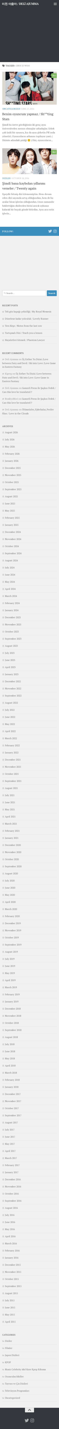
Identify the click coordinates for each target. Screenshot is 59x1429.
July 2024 (10, 567)
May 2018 (10, 1058)
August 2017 (11, 1122)
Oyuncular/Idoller (14, 1376)
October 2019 (12, 937)
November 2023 (13, 624)
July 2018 (10, 1044)
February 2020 (12, 916)
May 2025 (10, 510)
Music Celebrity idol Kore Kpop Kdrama (25, 1369)
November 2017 (13, 1101)
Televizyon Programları (17, 1390)
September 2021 (13, 780)
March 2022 (11, 738)
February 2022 (12, 745)
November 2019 (13, 930)
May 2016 (10, 1229)
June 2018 (10, 1051)
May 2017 (10, 1143)
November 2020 (13, 852)
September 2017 (13, 1115)
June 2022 (10, 716)
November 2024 (13, 539)
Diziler (6, 178)
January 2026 (11, 460)
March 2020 (11, 909)
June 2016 (10, 1222)
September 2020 (13, 866)
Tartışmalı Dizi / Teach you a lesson (23, 332)
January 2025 (11, 524)
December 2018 (13, 1008)
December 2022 (13, 681)
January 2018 (11, 1086)
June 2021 (10, 802)
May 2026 (10, 446)
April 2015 (10, 1321)
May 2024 (10, 581)
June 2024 (10, 574)
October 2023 (12, 631)
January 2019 (11, 1001)
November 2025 (13, 475)
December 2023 (13, 617)
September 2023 (13, 638)
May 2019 (10, 973)
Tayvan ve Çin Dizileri (16, 1383)
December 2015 (13, 1264)
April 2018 (10, 1065)
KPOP (8, 1362)
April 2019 (10, 980)
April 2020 (10, 901)
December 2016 (13, 1179)
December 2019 (13, 923)
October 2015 (12, 1278)
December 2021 (13, 759)
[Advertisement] (29, 31)
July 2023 (10, 652)
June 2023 (10, 660)
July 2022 (10, 709)
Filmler (8, 1348)
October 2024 (12, 546)
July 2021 (10, 795)
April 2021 (10, 816)
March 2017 (11, 1158)
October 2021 (12, 773)
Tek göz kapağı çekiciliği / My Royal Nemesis (28, 311)
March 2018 (11, 1072)
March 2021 (11, 823)
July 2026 (10, 439)
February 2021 (12, 830)
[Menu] (55, 4)
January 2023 (11, 674)
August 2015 (11, 1293)
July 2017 (10, 1129)
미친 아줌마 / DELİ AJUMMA (20, 4)
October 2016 (12, 1193)
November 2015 (13, 1271)
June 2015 (10, 1307)
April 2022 (10, 731)
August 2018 (11, 1037)
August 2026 (11, 432)
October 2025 (12, 482)
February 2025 (12, 517)
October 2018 (12, 1022)
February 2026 (12, 453)
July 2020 (10, 880)
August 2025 (11, 496)
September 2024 (13, 553)
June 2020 (10, 887)
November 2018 (13, 1015)
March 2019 (11, 987)
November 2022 (13, 688)
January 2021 (11, 837)
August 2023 (11, 645)
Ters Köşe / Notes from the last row (23, 325)
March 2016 (11, 1243)
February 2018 (12, 1079)
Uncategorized (11, 108)
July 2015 (10, 1300)
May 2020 (10, 894)
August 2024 (11, 560)
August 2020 (11, 873)
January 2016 (11, 1257)
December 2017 (13, 1094)
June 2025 (10, 503)
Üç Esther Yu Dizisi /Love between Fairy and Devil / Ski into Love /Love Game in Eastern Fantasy (29, 363)
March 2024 (11, 595)
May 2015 (10, 1314)
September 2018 (13, 1029)
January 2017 (11, 1172)
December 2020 (13, 845)
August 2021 (11, 788)
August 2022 (11, 702)
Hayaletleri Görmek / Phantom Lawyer (25, 340)
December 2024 (13, 531)
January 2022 (11, 752)
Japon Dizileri (12, 1355)
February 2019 (12, 994)
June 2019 (10, 965)
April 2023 (10, 667)
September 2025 (13, 489)
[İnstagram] (55, 231)
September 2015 (13, 1286)
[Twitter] (50, 231)
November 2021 (13, 766)
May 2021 (10, 809)
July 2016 (10, 1214)
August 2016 (11, 1207)
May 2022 (10, 724)
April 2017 (10, 1150)
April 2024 (10, 588)
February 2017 (12, 1165)
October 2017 (12, 1108)
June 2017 (10, 1136)
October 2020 (12, 859)
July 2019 (10, 958)
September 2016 (13, 1200)
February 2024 (12, 603)
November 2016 (13, 1186)
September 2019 (13, 944)
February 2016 (12, 1250)
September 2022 (13, 695)
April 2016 (10, 1236)
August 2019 (11, 951)
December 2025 (13, 467)
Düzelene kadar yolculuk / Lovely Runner (26, 318)
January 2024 (11, 610)
